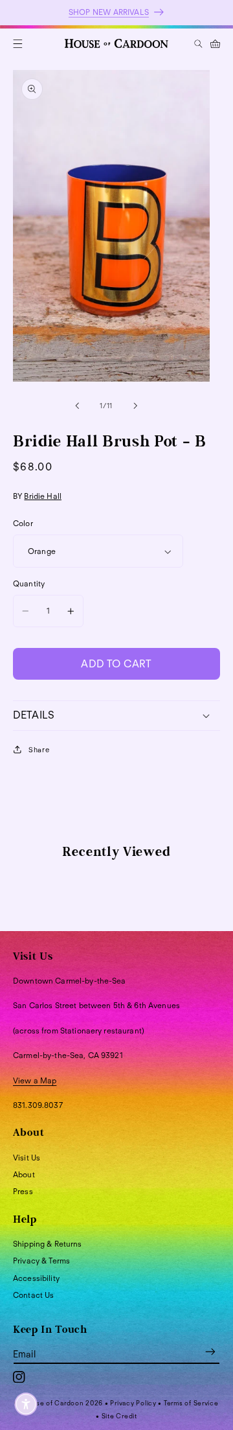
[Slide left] (77, 405)
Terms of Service (191, 1403)
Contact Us (33, 1295)
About (24, 1174)
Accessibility (36, 1278)
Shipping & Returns (47, 1244)
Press (23, 1191)
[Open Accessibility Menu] (26, 1404)
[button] (18, 44)
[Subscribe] (210, 1352)
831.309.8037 (38, 1105)
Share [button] (38, 749)
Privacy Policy (133, 1403)
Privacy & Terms (41, 1260)
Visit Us (26, 1157)
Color (23, 523)
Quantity (29, 583)
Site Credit (119, 1416)
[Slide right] (135, 405)
